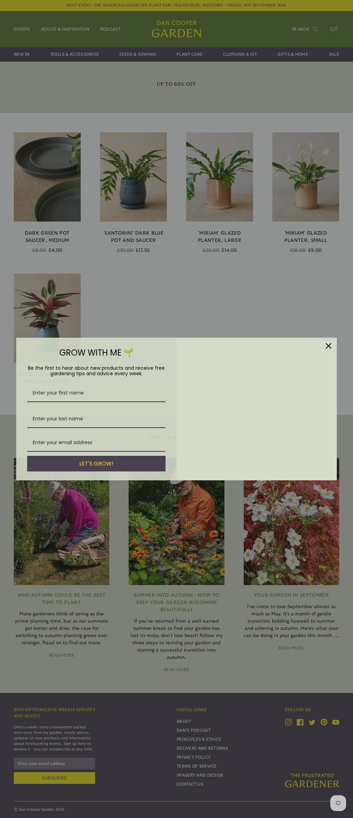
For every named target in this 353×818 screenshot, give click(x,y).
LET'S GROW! (96, 464)
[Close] (328, 346)
